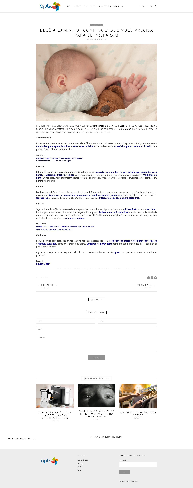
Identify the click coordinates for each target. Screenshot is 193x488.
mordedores (105, 243)
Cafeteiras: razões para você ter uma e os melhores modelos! (55, 415)
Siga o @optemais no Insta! (108, 437)
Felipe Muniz (102, 39)
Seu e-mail (122, 461)
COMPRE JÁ (118, 6)
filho (93, 268)
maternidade (118, 268)
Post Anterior (49, 285)
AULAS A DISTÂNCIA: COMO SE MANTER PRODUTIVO (54, 230)
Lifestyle (78, 6)
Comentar (96, 357)
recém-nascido (131, 268)
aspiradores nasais (120, 240)
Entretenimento (104, 6)
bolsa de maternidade (72, 268)
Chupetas (91, 243)
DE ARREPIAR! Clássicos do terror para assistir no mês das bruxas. (96, 414)
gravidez (102, 268)
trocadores (42, 197)
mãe (109, 268)
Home (69, 6)
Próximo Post (144, 285)
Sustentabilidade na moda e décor (138, 414)
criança (85, 268)
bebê (59, 268)
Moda (93, 6)
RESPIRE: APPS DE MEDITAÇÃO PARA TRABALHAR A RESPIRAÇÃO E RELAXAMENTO (65, 227)
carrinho (151, 209)
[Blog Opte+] (50, 6)
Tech (86, 6)
